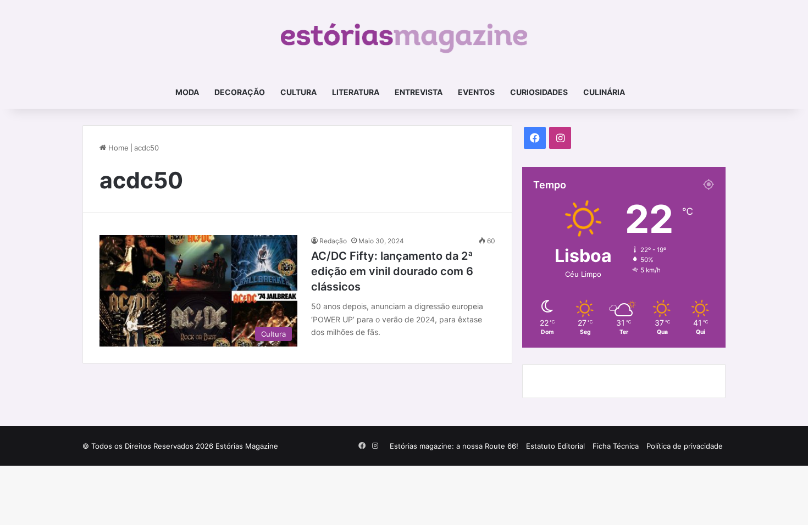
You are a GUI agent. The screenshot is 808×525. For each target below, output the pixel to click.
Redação (333, 241)
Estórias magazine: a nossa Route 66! (454, 446)
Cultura (298, 92)
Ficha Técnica (616, 446)
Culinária (604, 92)
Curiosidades (539, 92)
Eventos (476, 92)
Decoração (239, 92)
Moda (187, 92)
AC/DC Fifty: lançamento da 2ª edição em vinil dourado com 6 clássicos (392, 271)
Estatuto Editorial (555, 446)
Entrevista (418, 92)
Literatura (355, 92)
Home (117, 147)
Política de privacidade (684, 446)
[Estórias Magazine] (404, 38)
